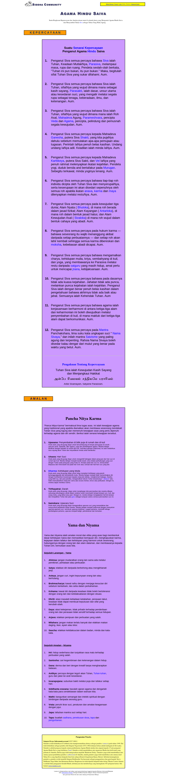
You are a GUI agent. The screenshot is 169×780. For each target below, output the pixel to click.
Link (120, 4)
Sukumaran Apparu (67, 772)
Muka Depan (110, 4)
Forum (116, 4)
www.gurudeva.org (54, 766)
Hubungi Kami (135, 4)
